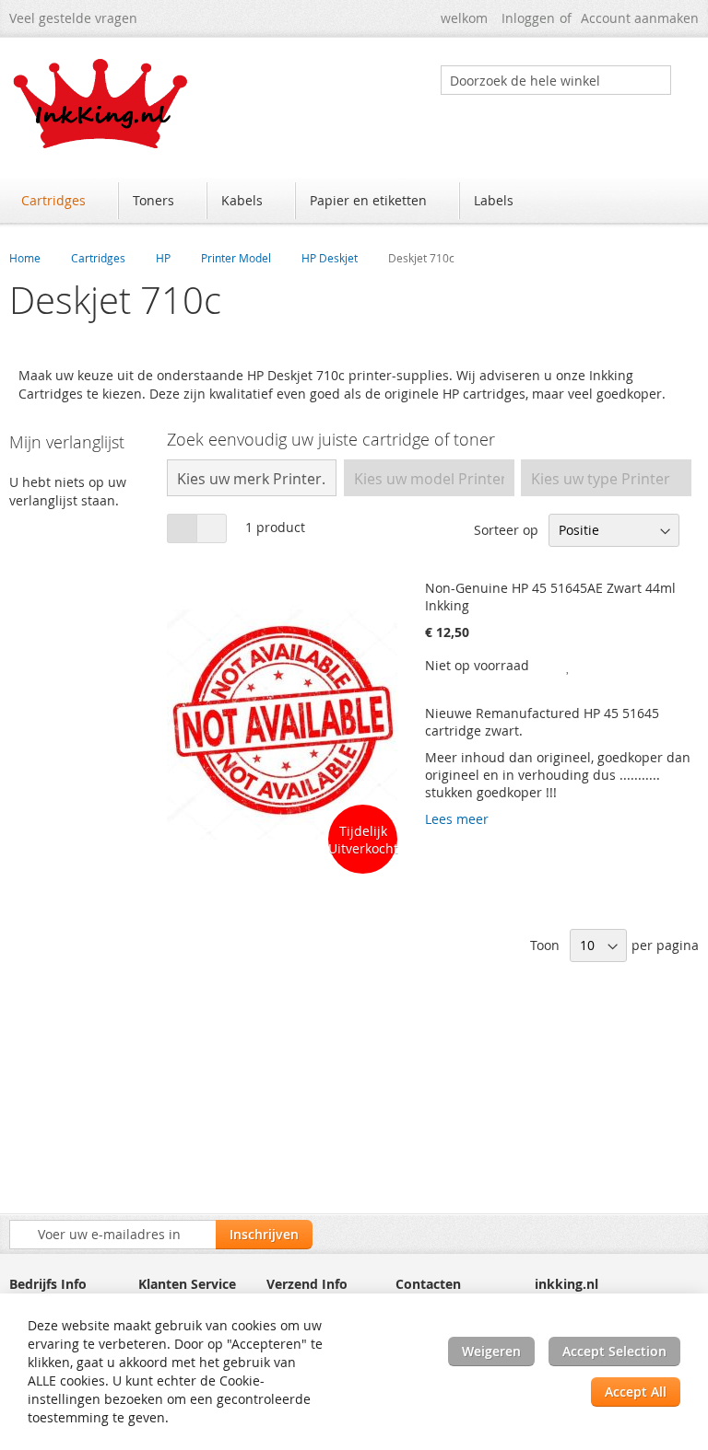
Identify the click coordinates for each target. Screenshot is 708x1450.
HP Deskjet (329, 257)
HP (163, 257)
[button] (568, 665)
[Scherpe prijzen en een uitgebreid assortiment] (101, 103)
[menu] (354, 202)
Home (25, 257)
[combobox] (556, 80)
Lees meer (457, 819)
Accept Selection (614, 1351)
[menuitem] (62, 200)
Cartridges (98, 257)
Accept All (636, 1391)
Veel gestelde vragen (73, 18)
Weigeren (491, 1351)
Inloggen (528, 18)
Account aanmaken (640, 18)
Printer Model (236, 257)
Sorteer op (506, 530)
